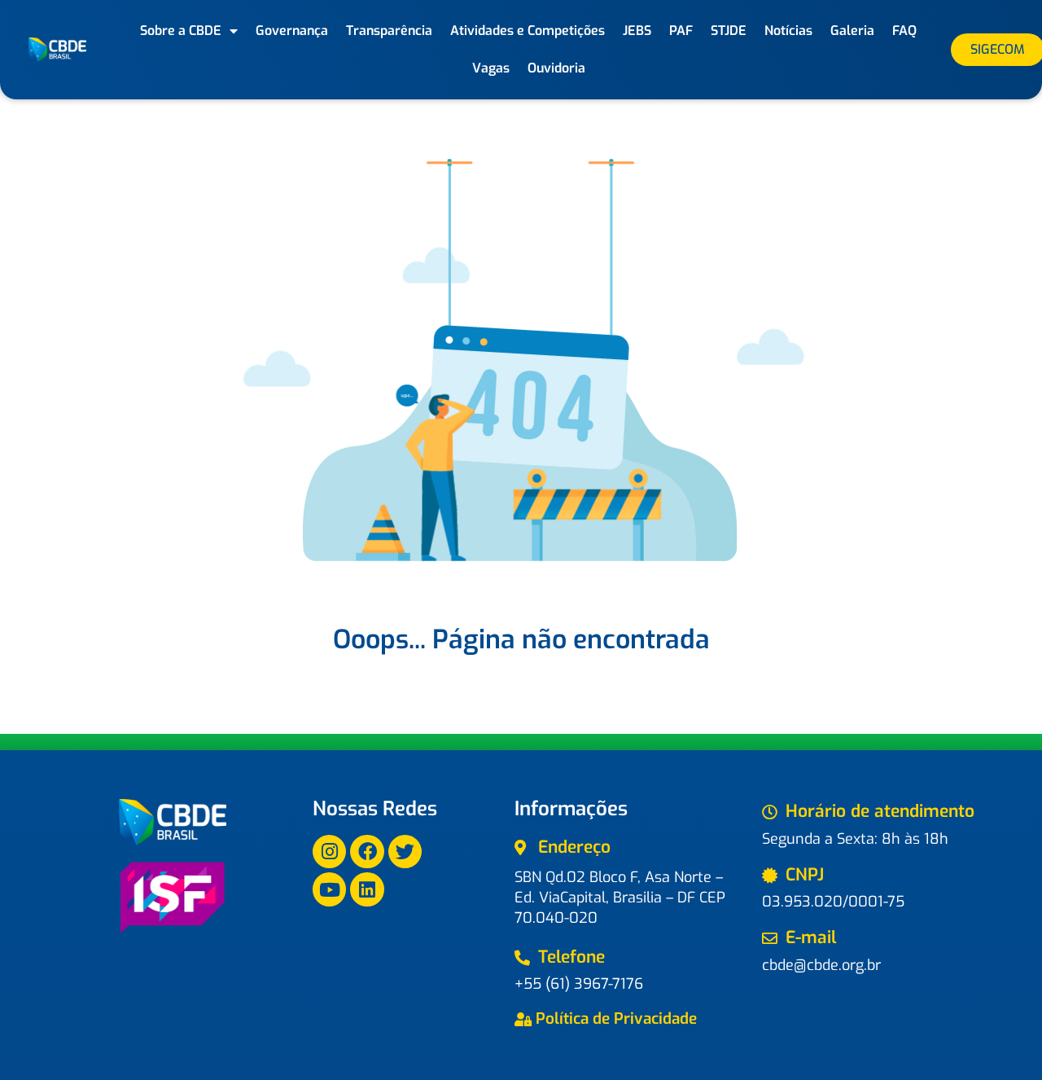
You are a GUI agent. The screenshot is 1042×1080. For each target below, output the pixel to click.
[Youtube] (329, 889)
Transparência (389, 30)
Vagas (491, 68)
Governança (292, 30)
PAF (681, 30)
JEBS (637, 30)
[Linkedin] (366, 889)
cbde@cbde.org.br (821, 965)
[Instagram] (329, 851)
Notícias (788, 30)
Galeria (852, 30)
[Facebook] (366, 851)
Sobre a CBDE (180, 30)
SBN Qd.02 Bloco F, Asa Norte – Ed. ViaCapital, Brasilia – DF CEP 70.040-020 (619, 897)
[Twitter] (405, 851)
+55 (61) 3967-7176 (578, 984)
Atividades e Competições (527, 30)
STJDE (728, 30)
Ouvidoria (556, 68)
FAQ (904, 30)
